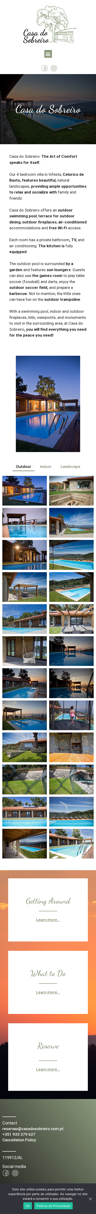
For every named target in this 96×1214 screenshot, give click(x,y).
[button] (48, 54)
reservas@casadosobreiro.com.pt (32, 1128)
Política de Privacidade (53, 1206)
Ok (28, 1206)
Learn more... (48, 919)
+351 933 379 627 (18, 1134)
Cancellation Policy (19, 1140)
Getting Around (48, 901)
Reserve (48, 1046)
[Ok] (90, 1198)
